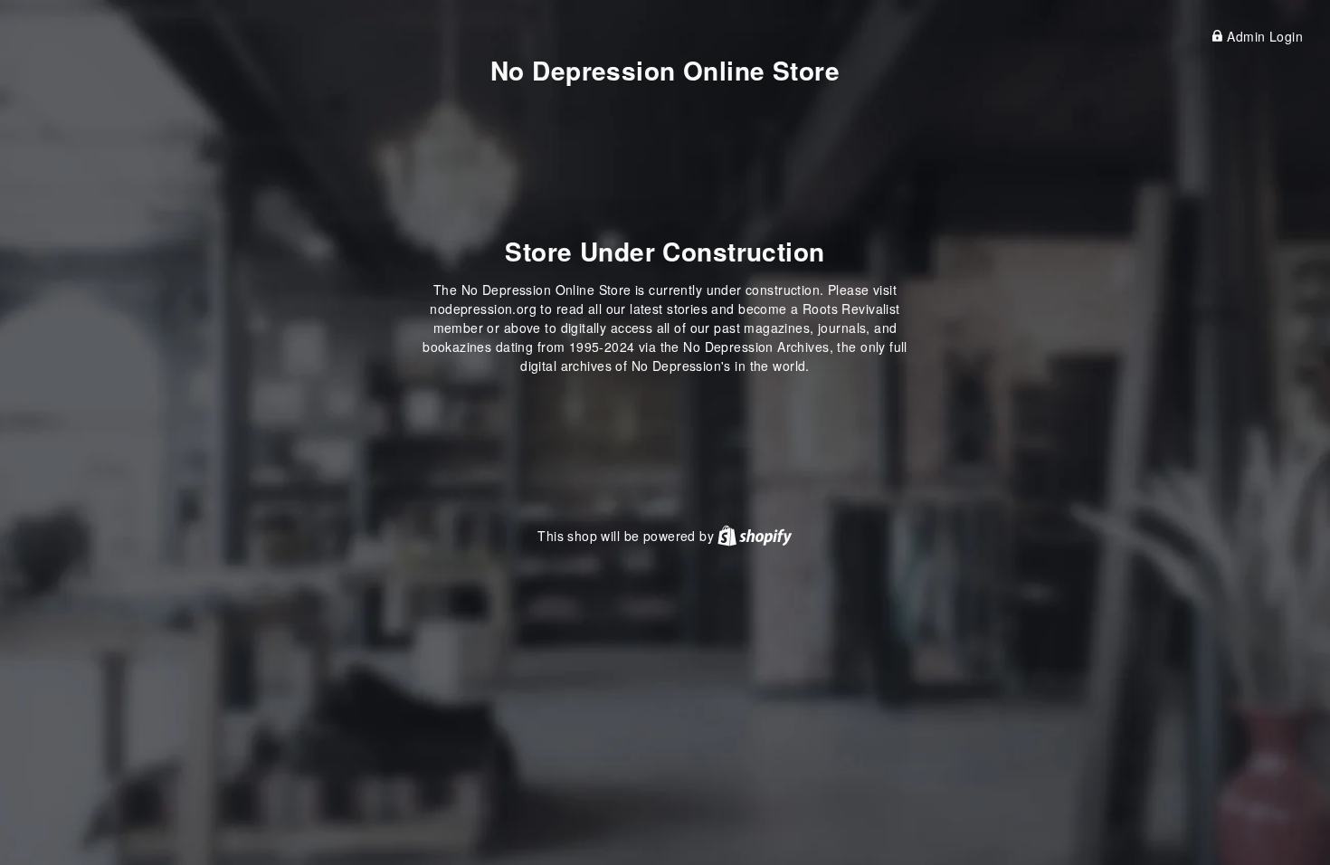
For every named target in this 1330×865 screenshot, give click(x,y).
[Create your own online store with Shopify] (754, 536)
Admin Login (1263, 36)
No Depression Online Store (665, 70)
